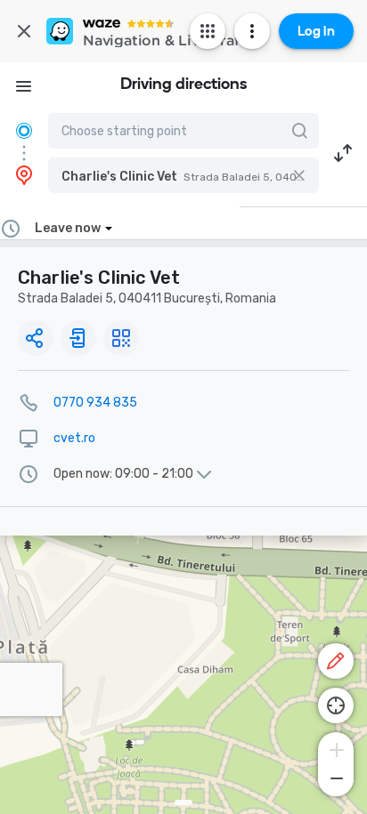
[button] (183, 175)
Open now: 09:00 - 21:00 (123, 474)
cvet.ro (74, 438)
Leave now (68, 228)
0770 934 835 (95, 402)
